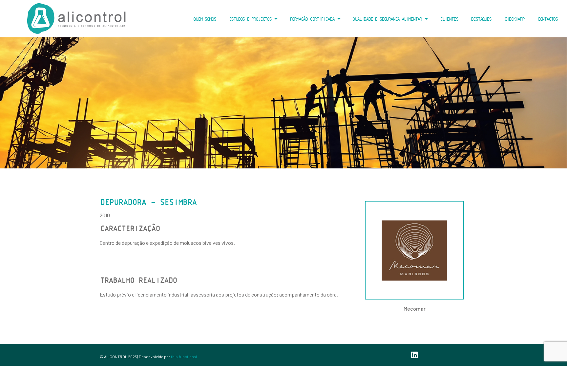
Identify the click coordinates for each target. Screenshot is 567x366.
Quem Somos (204, 19)
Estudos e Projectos (250, 19)
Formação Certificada (311, 19)
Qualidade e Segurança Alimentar (386, 19)
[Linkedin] (414, 354)
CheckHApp (514, 19)
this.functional (184, 356)
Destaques (481, 19)
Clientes (448, 19)
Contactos (547, 19)
